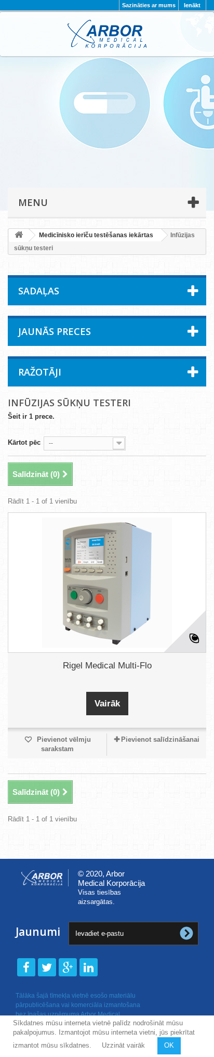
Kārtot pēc (24, 442)
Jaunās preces (54, 331)
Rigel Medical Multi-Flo (107, 666)
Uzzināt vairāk (123, 1045)
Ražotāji (39, 372)
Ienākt (192, 5)
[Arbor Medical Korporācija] (107, 34)
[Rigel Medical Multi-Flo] (107, 583)
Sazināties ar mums (149, 5)
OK (169, 1045)
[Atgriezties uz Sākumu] (19, 235)
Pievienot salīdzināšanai (160, 739)
